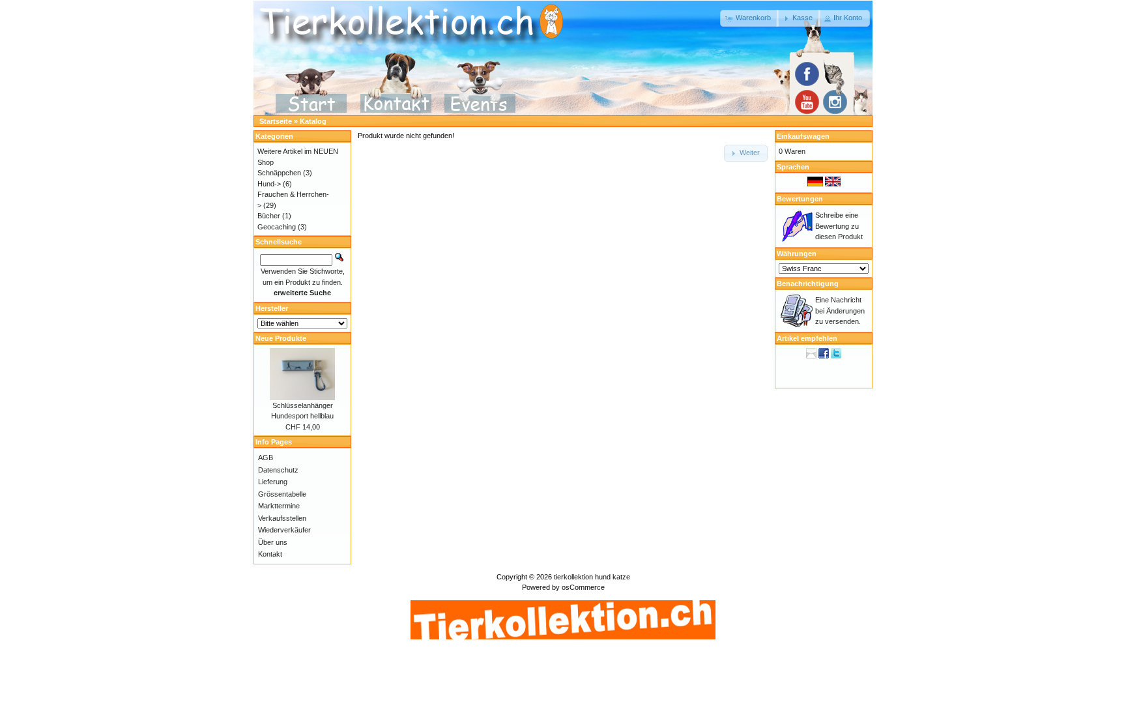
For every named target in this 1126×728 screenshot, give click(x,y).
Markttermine (279, 506)
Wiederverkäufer (284, 530)
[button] (749, 18)
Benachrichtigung (808, 283)
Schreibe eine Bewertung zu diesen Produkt (839, 225)
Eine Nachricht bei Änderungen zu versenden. (840, 310)
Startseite (275, 121)
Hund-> (269, 184)
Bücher (268, 216)
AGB (265, 457)
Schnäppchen (279, 173)
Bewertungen (800, 199)
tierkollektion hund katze (592, 577)
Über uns (272, 542)
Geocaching (276, 227)
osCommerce (583, 587)
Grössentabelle (282, 494)
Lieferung (272, 482)
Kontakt (270, 554)
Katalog (313, 121)
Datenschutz (278, 470)
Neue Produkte (280, 338)
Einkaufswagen (803, 136)
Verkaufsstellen (282, 518)
